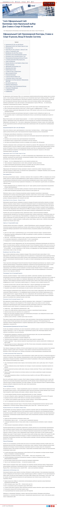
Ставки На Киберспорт (10, 61)
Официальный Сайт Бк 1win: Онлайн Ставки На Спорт (17, 46)
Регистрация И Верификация (12, 88)
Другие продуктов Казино (11, 73)
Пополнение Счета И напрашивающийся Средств (16, 54)
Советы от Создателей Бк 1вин (12, 51)
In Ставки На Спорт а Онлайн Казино (13, 71)
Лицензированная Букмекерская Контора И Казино (16, 58)
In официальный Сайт (10, 89)
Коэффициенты (9, 91)
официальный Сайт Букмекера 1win (13, 66)
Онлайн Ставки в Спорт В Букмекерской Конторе (16, 86)
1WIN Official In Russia (13, 14)
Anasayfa (18, 1)
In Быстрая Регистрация (11, 74)
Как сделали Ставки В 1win (11, 82)
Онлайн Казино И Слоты (11, 69)
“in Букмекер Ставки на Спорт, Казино (14, 78)
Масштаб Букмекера (10, 64)
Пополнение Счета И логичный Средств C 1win (16, 56)
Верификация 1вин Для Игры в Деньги (14, 53)
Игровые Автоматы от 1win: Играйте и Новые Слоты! (17, 63)
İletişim (24, 1)
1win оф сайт (15, 151)
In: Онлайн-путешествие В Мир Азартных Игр (15, 59)
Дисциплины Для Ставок (11, 68)
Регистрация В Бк (9, 47)
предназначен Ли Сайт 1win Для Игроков (14, 44)
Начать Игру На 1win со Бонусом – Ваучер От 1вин (16, 49)
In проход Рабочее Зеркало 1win (13, 76)
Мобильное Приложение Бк (11, 84)
